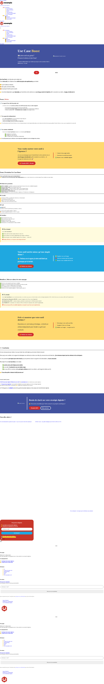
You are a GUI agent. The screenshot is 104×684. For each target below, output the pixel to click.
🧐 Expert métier (8, 19)
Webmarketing (27, 72)
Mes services (45, 408)
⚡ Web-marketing (8, 12)
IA (36, 72)
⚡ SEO (4, 573)
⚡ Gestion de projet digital (10, 13)
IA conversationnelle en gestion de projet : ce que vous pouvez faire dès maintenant (16, 421)
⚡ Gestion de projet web (7, 570)
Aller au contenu (3, 0)
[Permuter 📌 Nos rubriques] (103, 30)
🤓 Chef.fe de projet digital (10, 17)
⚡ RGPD (7, 11)
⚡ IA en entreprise (9, 8)
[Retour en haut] (1, 541)
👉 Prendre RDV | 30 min (27, 163)
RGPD (64, 72)
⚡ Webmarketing (5, 571)
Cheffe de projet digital (5, 382)
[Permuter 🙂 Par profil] (103, 38)
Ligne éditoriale (6, 600)
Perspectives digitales (5, 582)
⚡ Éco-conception (8, 14)
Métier (7, 99)
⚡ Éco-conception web (7, 574)
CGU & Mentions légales (7, 602)
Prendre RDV (34, 408)
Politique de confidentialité (8, 601)
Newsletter (2, 21)
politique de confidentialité (20, 596)
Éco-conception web (75, 72)
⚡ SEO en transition (9, 9)
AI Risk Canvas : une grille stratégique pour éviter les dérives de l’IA (48, 421)
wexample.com (24, 382)
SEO (56, 72)
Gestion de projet (46, 72)
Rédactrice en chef (15, 382)
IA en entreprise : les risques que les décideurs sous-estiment (81, 510)
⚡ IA (3, 569)
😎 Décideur (7, 16)
